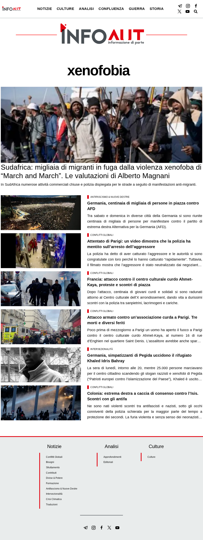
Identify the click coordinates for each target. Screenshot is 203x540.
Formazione (52, 483)
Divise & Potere (54, 478)
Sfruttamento (53, 467)
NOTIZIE (44, 9)
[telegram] (180, 6)
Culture (151, 457)
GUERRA (137, 9)
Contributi (51, 472)
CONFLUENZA (111, 9)
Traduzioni (51, 504)
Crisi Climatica (54, 499)
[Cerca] (196, 11)
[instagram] (188, 6)
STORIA (157, 9)
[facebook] (196, 6)
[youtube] (188, 11)
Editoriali (108, 462)
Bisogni (50, 462)
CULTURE (65, 9)
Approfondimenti (112, 457)
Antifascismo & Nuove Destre (109, 197)
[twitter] (180, 11)
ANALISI (86, 9)
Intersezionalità (101, 349)
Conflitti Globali (101, 235)
